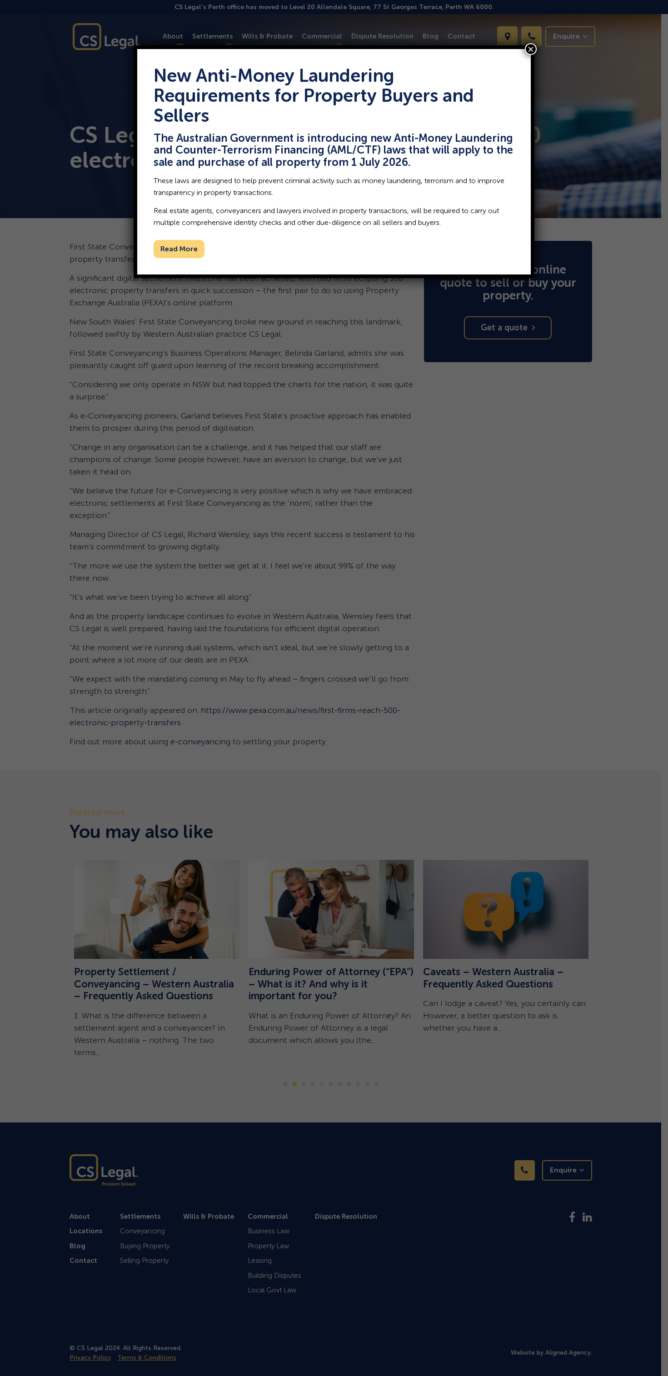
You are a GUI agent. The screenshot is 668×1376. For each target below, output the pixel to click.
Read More (179, 248)
